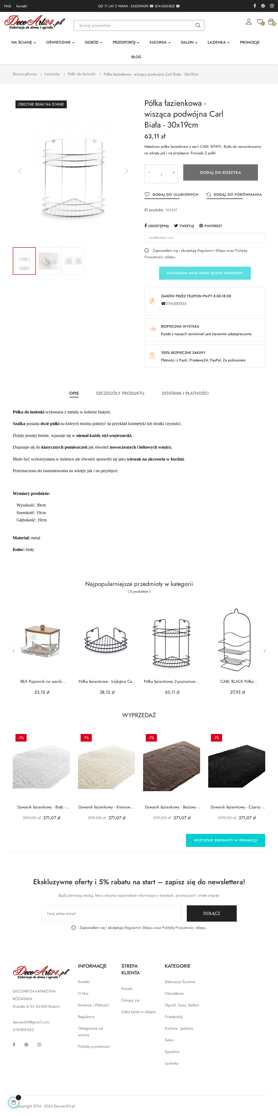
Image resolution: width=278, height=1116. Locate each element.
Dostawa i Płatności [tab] (185, 393)
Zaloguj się (130, 1000)
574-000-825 (165, 6)
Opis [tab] (74, 393)
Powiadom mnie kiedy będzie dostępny (205, 273)
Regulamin (86, 1016)
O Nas (83, 993)
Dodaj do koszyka (220, 172)
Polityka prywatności (94, 1046)
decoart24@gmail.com (31, 1022)
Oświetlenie (174, 993)
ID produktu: (154, 210)
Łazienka (171, 1063)
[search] (198, 25)
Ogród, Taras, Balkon (182, 1005)
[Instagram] (272, 6)
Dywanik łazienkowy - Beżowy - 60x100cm (171, 807)
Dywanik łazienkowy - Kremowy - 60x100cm (106, 807)
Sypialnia (172, 1051)
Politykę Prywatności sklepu (184, 927)
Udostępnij (158, 226)
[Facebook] (255, 6)
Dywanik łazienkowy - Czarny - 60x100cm (237, 807)
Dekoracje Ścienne (180, 981)
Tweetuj (186, 226)
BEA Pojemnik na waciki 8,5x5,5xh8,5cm (41, 681)
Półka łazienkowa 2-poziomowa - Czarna (172, 681)
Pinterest (213, 226)
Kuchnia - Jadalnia (179, 1028)
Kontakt (21, 6)
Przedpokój (174, 1016)
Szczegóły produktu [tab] (120, 393)
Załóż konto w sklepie (138, 1011)
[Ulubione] (260, 21)
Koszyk (126, 988)
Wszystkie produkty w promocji (225, 840)
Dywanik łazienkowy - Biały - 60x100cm (41, 807)
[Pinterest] (263, 6)
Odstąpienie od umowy (90, 1031)
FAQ (7, 6)
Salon (169, 1040)
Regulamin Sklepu (211, 250)
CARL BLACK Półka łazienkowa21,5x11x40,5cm (236, 681)
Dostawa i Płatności (93, 1005)
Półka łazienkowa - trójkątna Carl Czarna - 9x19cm (106, 681)
